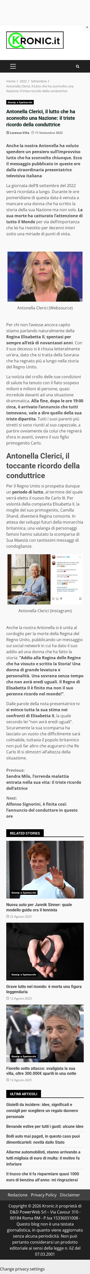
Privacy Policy (43, 1195)
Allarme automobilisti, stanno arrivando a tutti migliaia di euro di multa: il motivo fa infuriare (43, 1158)
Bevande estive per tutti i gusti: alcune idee (45, 1126)
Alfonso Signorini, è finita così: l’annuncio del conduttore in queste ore (42, 807)
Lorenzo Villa (19, 133)
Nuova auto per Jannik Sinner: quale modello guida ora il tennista (45, 870)
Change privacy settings (22, 1269)
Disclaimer (70, 1195)
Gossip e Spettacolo (20, 102)
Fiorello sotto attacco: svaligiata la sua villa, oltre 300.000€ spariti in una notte (45, 1033)
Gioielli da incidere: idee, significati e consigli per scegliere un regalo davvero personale (42, 1110)
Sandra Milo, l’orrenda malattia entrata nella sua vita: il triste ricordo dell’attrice (43, 779)
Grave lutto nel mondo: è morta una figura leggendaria (45, 951)
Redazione (18, 1195)
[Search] (77, 66)
